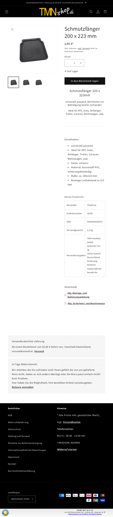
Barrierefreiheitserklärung (21, 470)
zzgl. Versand (84, 48)
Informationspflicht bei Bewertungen (27, 450)
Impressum (13, 457)
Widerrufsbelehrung (18, 422)
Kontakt (12, 463)
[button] (6, 11)
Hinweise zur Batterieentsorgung (25, 443)
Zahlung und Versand (19, 436)
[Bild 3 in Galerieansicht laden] (38, 82)
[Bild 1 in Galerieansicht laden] (13, 82)
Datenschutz (14, 429)
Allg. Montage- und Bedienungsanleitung (78, 295)
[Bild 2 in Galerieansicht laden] (26, 82)
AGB (10, 415)
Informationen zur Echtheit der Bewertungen (85, 514)
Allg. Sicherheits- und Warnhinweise (86, 303)
